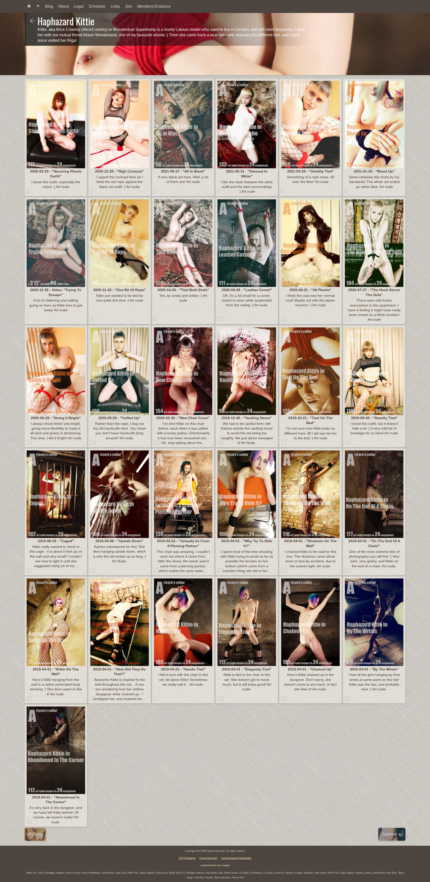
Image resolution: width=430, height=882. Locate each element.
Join (128, 6)
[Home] (29, 6)
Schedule (97, 6)
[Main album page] (38, 6)
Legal (79, 6)
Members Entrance (154, 6)
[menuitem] (29, 6)
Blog (49, 6)
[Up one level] (33, 21)
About (63, 6)
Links (115, 6)
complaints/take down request (215, 865)
